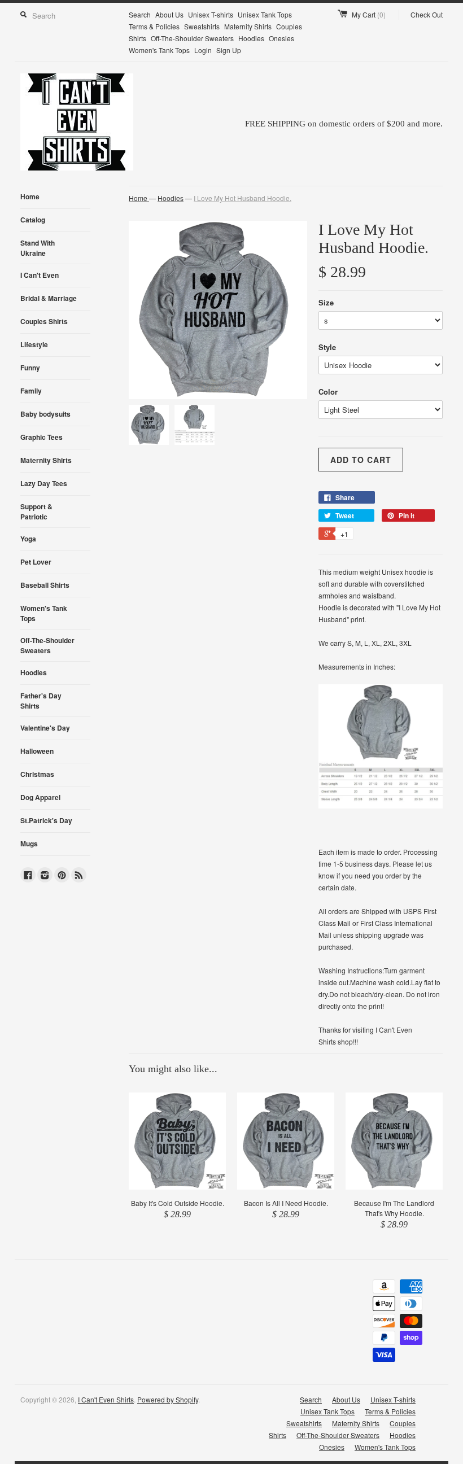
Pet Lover (35, 562)
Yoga (28, 539)
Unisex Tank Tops (265, 14)
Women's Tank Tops (159, 50)
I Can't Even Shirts (106, 1399)
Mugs (29, 843)
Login (203, 50)
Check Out (426, 14)
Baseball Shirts (44, 585)
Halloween (37, 751)
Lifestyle (34, 344)
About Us (169, 14)
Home (30, 196)
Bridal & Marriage (48, 298)
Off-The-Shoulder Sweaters (192, 38)
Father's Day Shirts (41, 701)
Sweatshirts (202, 26)
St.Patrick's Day (46, 820)
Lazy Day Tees (43, 483)
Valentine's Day (45, 728)
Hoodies (251, 38)
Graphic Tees (41, 437)
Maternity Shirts (248, 26)
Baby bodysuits (45, 414)
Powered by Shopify (167, 1399)
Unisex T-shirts (210, 14)
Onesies (281, 38)
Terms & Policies (154, 26)
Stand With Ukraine (37, 248)
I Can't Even (39, 275)
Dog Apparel (40, 797)
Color (328, 391)
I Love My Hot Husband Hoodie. (242, 198)
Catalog (32, 220)
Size (326, 302)
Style (327, 347)
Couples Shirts (44, 321)
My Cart (369, 14)
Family (31, 391)
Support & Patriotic (36, 511)
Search (140, 14)
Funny (30, 367)
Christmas (37, 774)
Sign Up (228, 50)
